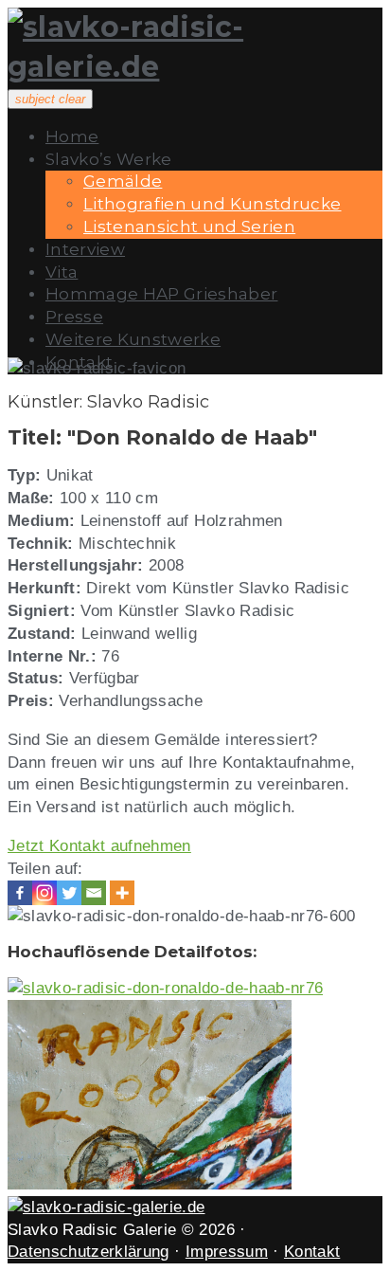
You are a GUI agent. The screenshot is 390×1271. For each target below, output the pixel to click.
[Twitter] (69, 893)
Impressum (227, 1252)
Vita (61, 272)
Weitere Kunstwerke (133, 339)
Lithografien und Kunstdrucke (212, 203)
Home (71, 136)
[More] (122, 893)
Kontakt (312, 1252)
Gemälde (122, 181)
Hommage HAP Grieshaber (161, 293)
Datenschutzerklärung (88, 1252)
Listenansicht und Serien (189, 226)
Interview (85, 249)
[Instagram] (44, 893)
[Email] (93, 893)
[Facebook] (20, 893)
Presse (74, 316)
